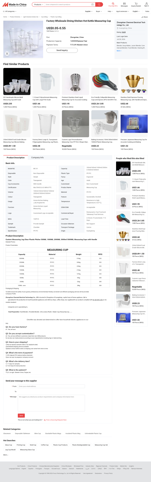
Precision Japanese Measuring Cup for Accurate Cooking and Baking (138, 312)
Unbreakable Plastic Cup (93, 433)
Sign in (146, 6)
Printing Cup (21, 445)
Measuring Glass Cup (27, 450)
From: (14, 386)
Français (46, 468)
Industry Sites (90, 466)
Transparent (37, 180)
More (118, 51)
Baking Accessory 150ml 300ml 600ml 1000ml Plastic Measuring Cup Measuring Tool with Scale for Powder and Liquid (139, 296)
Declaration (98, 473)
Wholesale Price (78, 466)
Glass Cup (8, 445)
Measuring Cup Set (101, 445)
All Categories (10, 11)
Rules (147, 11)
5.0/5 (124, 32)
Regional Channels (101, 466)
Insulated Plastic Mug (73, 433)
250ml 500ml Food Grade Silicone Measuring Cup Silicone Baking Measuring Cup (139, 246)
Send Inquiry (62, 50)
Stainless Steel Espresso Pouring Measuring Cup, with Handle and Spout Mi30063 (139, 230)
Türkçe (119, 468)
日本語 (100, 468)
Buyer (98, 11)
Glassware (7, 433)
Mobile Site (123, 466)
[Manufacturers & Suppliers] (14, 4)
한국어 (93, 468)
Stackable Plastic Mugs (53, 433)
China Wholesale (66, 466)
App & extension (121, 11)
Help (109, 11)
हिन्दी (105, 468)
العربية (87, 468)
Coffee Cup (45, 445)
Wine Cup (37, 433)
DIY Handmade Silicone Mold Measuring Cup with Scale (138, 164)
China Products (32, 466)
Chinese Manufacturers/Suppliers (49, 466)
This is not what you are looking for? (30, 420)
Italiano (64, 468)
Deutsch (71, 468)
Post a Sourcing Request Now (55, 420)
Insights (131, 466)
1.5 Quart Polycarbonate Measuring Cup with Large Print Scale (139, 180)
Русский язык (56, 468)
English (24, 468)
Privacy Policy (108, 473)
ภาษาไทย (111, 468)
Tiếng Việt (126, 468)
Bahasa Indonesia (136, 468)
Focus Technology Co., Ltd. (61, 473)
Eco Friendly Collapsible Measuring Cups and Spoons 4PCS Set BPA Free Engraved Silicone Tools (139, 213)
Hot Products (21, 466)
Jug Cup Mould (10, 450)
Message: (13, 397)
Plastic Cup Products (60, 445)
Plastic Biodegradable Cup (81, 445)
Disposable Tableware (22, 433)
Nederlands (79, 468)
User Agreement (88, 473)
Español (30, 468)
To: (16, 391)
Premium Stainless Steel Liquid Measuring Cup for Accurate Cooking (139, 197)
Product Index (114, 466)
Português (39, 468)
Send (21, 415)
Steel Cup (33, 445)
